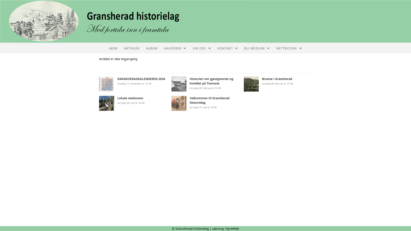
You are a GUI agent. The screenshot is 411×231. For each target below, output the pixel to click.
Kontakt (225, 48)
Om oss (199, 48)
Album (152, 48)
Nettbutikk (286, 48)
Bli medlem (254, 48)
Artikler (132, 48)
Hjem (113, 48)
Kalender (173, 48)
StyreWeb (232, 229)
